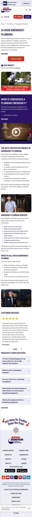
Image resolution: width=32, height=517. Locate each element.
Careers (23, 463)
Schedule (19, 17)
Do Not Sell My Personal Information (16, 489)
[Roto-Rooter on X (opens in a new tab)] (16, 477)
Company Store (24, 450)
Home (3, 24)
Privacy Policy (16, 501)
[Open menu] (30, 10)
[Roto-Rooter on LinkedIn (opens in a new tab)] (28, 477)
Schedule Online (16, 59)
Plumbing (10, 24)
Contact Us (8, 455)
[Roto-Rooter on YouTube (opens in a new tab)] (7, 477)
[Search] (26, 10)
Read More (4, 53)
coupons (17, 68)
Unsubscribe (16, 497)
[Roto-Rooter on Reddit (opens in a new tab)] (3, 477)
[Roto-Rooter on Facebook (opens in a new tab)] (12, 477)
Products (8, 459)
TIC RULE (16, 513)
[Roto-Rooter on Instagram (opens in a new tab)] (24, 477)
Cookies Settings (16, 493)
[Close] (29, 509)
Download (26, 3)
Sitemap (23, 459)
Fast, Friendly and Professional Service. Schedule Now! (16, 88)
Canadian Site (23, 455)
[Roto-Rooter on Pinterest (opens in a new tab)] (20, 477)
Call (28, 17)
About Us (8, 463)
